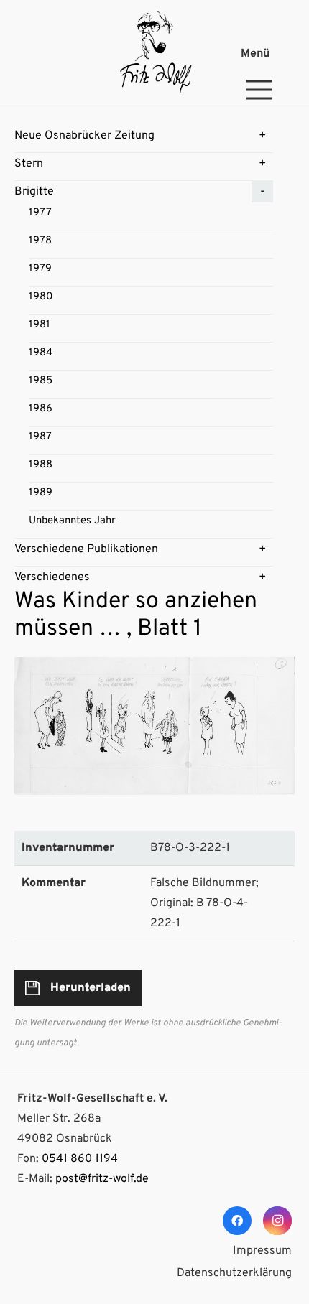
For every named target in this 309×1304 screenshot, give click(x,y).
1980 (41, 297)
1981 (39, 325)
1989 (40, 493)
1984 (40, 353)
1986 (40, 409)
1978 (40, 241)
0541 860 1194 (80, 1159)
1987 (40, 437)
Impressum (262, 1251)
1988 (40, 465)
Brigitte (34, 192)
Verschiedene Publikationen (86, 549)
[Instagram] (277, 1220)
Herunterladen (90, 988)
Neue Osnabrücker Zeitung (84, 136)
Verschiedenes (52, 577)
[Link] (154, 54)
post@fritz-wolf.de (102, 1179)
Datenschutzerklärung (234, 1273)
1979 (40, 269)
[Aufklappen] (262, 135)
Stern (28, 164)
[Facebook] (237, 1220)
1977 (40, 213)
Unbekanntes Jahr (72, 521)
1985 (40, 381)
